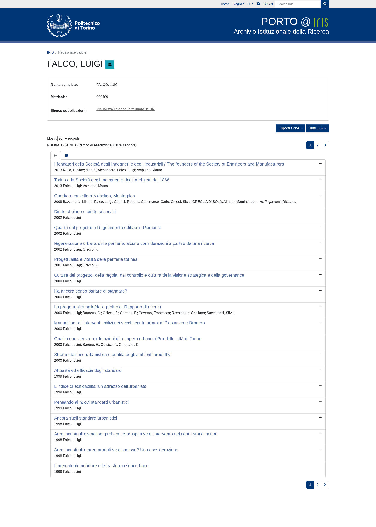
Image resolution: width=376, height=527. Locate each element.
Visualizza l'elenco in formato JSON (125, 109)
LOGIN (268, 4)
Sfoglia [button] (237, 4)
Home (225, 4)
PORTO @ (281, 25)
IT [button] (249, 4)
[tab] (55, 155)
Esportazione (289, 128)
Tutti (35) (316, 128)
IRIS (50, 52)
